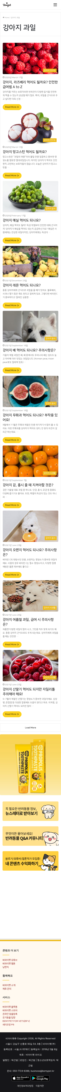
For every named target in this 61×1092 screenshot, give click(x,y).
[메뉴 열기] (55, 4)
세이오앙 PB (8, 1024)
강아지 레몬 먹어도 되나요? (22, 285)
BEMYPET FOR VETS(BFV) (16, 1021)
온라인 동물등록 (10, 1014)
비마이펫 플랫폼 (10, 1007)
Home (6, 18)
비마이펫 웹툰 (9, 963)
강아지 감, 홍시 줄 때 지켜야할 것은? (28, 485)
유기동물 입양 (9, 1017)
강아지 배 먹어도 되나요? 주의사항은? (29, 350)
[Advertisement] (30, 904)
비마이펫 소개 (9, 985)
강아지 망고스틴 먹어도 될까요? (25, 152)
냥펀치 (6, 967)
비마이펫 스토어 (10, 1010)
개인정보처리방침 (25, 1086)
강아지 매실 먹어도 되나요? (22, 220)
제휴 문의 (7, 988)
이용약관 (40, 1086)
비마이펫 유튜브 (10, 960)
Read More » (12, 107)
